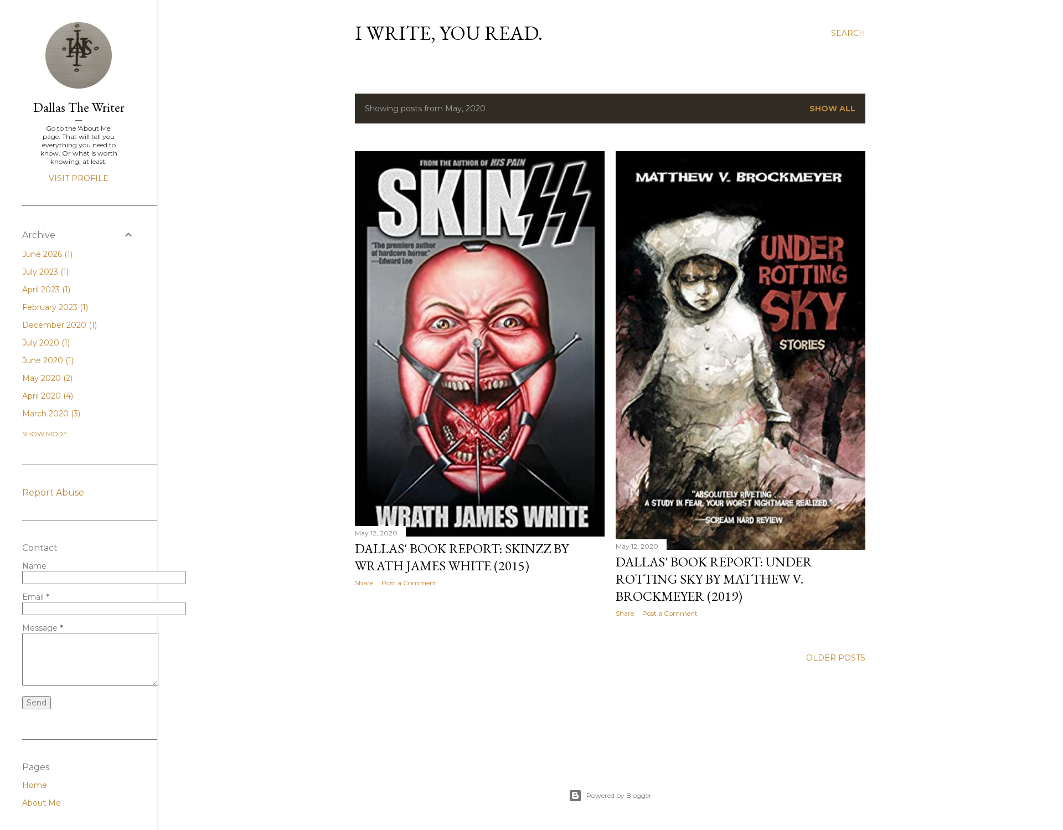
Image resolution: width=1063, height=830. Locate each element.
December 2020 (58, 325)
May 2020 (46, 378)
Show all (832, 109)
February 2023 (54, 307)
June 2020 (46, 360)
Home (34, 785)
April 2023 (45, 290)
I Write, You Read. (449, 33)
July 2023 (44, 272)
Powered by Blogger (619, 795)
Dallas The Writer (79, 107)
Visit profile (79, 178)
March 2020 (50, 414)
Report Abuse (53, 492)
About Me (41, 803)
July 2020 (45, 343)
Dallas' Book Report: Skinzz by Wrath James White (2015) (462, 557)
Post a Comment (409, 583)
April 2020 (46, 396)
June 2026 (46, 254)
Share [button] (364, 583)
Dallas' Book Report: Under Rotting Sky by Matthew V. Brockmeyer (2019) (714, 579)
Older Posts (835, 658)
